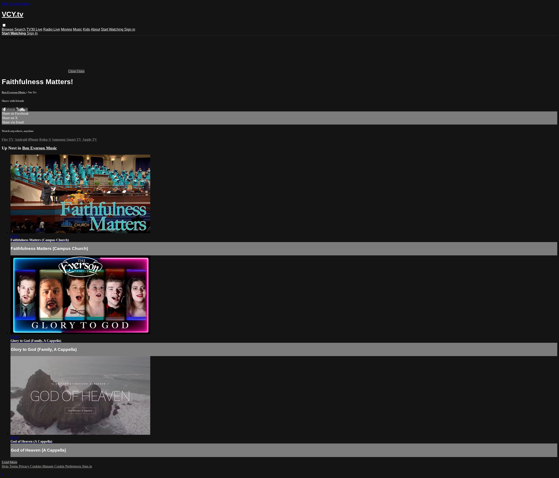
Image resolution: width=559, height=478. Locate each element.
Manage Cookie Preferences (62, 466)
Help (5, 466)
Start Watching (112, 29)
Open (81, 71)
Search (20, 29)
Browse (8, 29)
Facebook (9, 109)
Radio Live (51, 29)
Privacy (24, 466)
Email (24, 109)
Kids (86, 29)
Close (72, 71)
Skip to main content (16, 3)
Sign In (32, 33)
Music (77, 29)
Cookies (36, 466)
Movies (66, 29)
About (95, 29)
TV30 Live (34, 29)
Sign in (129, 29)
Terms (14, 466)
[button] (4, 25)
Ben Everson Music (14, 92)
